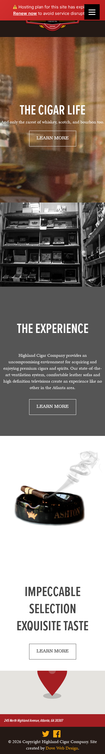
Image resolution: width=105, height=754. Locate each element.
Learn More (52, 138)
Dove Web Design (62, 748)
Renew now (25, 13)
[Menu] (92, 12)
